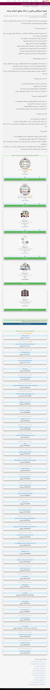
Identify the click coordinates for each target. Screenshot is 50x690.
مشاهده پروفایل (25, 179)
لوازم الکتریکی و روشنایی (25, 651)
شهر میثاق (25, 369)
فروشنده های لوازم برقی (26, 4)
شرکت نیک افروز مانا (25, 643)
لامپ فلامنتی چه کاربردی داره (39, 677)
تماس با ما (9, 1)
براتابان (25, 444)
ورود (31, 1)
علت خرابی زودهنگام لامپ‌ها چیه (38, 671)
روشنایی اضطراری (25, 468)
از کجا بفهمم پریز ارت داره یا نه (39, 680)
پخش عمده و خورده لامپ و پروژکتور (25, 560)
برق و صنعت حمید (25, 610)
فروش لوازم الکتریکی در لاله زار (25, 361)
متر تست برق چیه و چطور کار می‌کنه (38, 661)
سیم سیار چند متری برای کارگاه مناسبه (38, 682)
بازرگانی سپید (25, 626)
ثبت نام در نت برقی (25, 1)
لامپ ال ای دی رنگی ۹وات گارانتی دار (25, 535)
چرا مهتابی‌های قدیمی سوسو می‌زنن (38, 673)
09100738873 (25, 253)
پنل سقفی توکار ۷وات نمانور (25, 510)
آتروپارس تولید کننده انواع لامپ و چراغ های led (25, 460)
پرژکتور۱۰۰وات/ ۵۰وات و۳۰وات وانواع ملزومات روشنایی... (25, 385)
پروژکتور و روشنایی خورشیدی (25, 452)
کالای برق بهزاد (25, 585)
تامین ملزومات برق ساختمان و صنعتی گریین (25, 344)
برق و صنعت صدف (25, 618)
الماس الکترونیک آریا (25, 352)
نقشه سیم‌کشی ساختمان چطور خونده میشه (37, 684)
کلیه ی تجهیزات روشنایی (25, 485)
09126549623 (25, 227)
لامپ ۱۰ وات (25, 502)
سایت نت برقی (28, 689)
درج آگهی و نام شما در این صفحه (25, 324)
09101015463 (25, 174)
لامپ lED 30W (25, 551)
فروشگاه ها (48, 4)
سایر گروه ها (34, 4)
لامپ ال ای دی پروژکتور (25, 402)
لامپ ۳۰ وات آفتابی (25, 568)
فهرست (19, 1)
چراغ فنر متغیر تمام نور (25, 477)
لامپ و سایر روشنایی (25, 419)
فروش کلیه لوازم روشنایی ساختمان (25, 493)
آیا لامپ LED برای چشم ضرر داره (38, 675)
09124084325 (25, 201)
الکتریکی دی (25, 576)
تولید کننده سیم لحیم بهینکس (25, 634)
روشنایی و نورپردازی (42, 4)
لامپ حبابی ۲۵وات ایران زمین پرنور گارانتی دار (25, 543)
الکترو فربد (25, 593)
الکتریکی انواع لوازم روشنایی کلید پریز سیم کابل (25, 518)
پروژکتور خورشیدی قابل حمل (25, 377)
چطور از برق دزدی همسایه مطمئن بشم (37, 664)
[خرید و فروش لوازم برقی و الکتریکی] (39, 177)
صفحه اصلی (36, 1)
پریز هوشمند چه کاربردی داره (39, 666)
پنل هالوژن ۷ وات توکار (25, 410)
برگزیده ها (14, 1)
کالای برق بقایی (25, 336)
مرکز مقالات (43, 6)
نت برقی (47, 6)
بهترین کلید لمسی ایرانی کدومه (39, 668)
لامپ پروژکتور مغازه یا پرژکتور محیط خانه (25, 394)
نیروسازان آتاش (25, 601)
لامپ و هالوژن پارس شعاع (25, 427)
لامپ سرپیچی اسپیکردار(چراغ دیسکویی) (25, 435)
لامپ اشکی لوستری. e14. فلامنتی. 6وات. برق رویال (25, 527)
